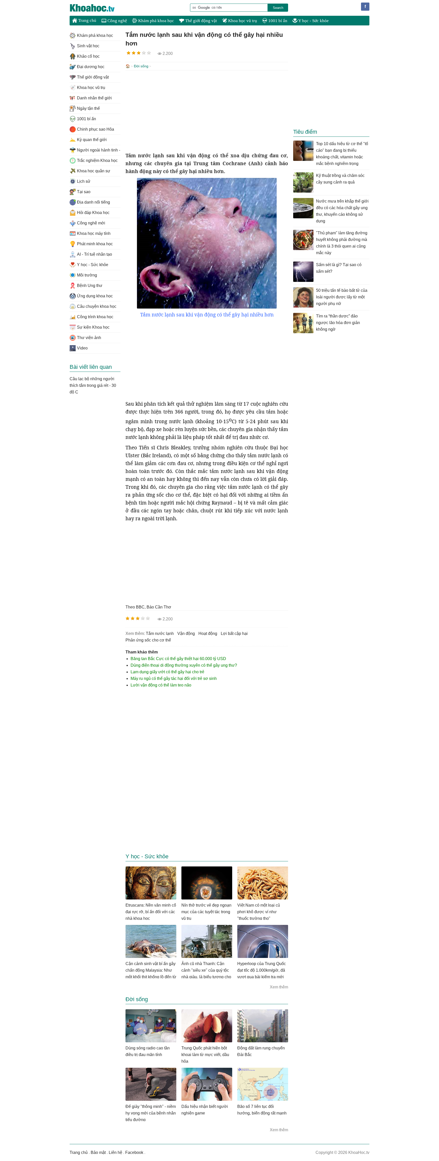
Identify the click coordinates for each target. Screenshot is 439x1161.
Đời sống (141, 66)
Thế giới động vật (200, 20)
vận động (186, 633)
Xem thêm (279, 987)
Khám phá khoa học (155, 20)
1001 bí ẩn (277, 20)
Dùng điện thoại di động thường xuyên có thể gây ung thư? (184, 665)
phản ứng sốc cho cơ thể (148, 640)
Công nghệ (116, 20)
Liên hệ (115, 1152)
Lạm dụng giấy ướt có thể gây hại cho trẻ (167, 672)
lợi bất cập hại (234, 633)
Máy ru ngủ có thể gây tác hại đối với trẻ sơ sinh (174, 678)
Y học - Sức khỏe (313, 20)
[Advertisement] (207, 111)
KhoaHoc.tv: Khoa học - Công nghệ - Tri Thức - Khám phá (98, 8)
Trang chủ (86, 20)
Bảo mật (98, 1152)
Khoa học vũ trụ (242, 20)
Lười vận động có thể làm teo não (161, 685)
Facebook (134, 1152)
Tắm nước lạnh (160, 633)
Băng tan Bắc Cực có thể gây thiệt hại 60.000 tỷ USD (178, 658)
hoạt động (207, 633)
